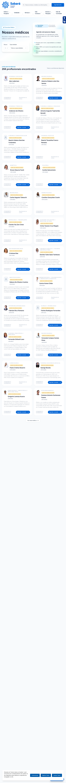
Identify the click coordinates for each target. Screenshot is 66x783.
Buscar (5, 44)
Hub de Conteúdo (59, 12)
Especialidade (13, 44)
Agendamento (57, 5)
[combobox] (19, 48)
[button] (17, 88)
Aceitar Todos (57, 775)
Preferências (35, 775)
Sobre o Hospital (6, 12)
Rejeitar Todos (45, 775)
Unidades (16, 12)
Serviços (27, 12)
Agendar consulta (53, 98)
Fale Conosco (37, 12)
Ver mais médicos (32, 420)
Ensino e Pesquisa (47, 12)
